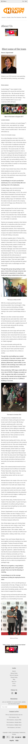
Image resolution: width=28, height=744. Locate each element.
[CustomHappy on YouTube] (16, 693)
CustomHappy (15, 732)
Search (14, 671)
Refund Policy (14, 673)
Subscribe (23, 707)
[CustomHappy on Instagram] (12, 693)
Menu (4, 1)
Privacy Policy (14, 677)
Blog (14, 679)
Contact (14, 685)
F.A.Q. (14, 683)
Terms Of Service (14, 675)
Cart (25, 1)
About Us (14, 681)
